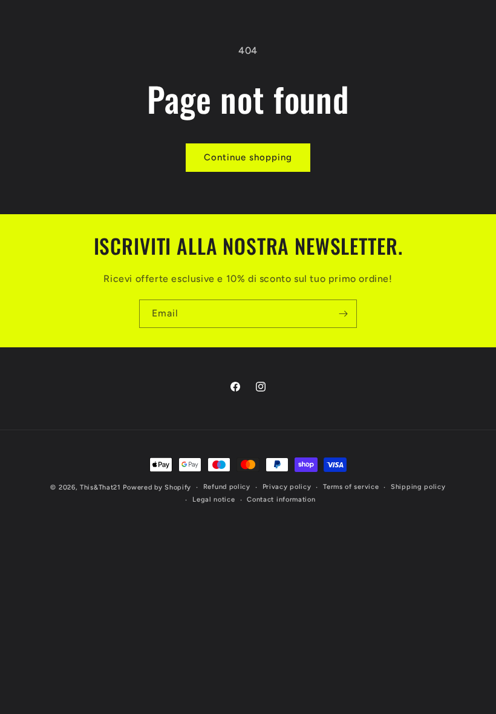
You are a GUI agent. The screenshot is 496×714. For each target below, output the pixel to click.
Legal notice (213, 499)
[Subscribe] (343, 314)
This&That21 (100, 487)
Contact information (281, 499)
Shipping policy (418, 487)
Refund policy (226, 487)
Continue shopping (248, 157)
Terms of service (351, 487)
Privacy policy (287, 487)
